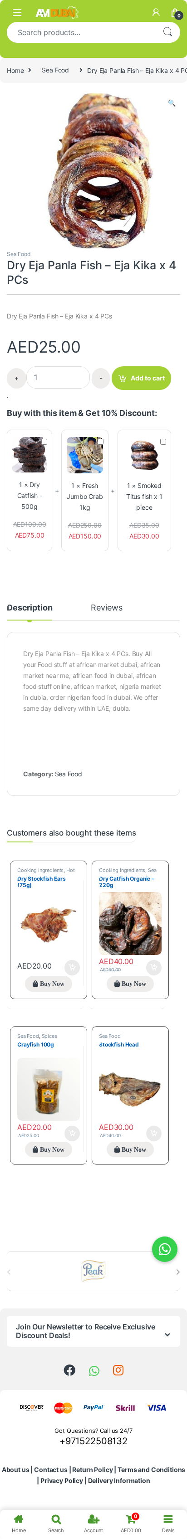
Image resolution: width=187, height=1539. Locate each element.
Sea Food (55, 70)
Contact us (51, 1469)
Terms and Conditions (151, 1469)
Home (15, 70)
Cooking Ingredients (40, 870)
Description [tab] (29, 608)
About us (16, 1469)
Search (167, 32)
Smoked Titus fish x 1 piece (144, 496)
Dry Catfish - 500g (29, 495)
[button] (172, 102)
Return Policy (92, 1469)
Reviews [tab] (106, 608)
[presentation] (178, 1272)
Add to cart (148, 378)
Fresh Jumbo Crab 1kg (85, 496)
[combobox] (81, 32)
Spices (49, 1036)
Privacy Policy (61, 1480)
